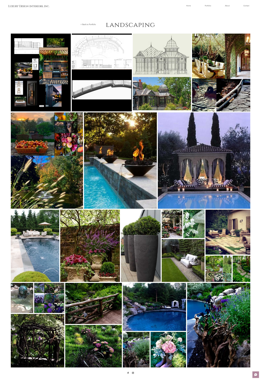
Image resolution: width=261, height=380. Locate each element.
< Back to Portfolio (88, 24)
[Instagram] (133, 373)
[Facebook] (128, 373)
